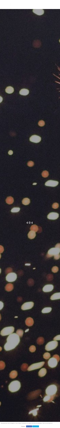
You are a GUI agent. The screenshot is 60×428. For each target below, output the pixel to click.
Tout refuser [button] (29, 426)
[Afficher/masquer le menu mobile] (57, 2)
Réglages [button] (23, 426)
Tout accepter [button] (35, 426)
